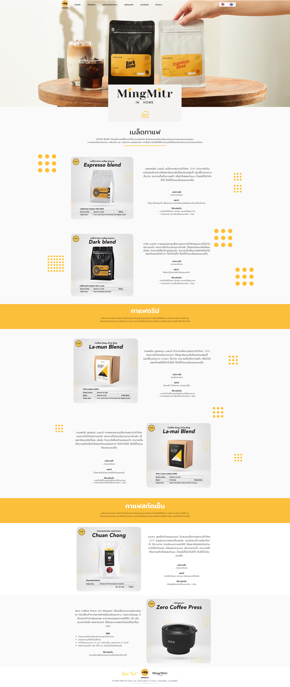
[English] (223, 4)
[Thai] (231, 4)
